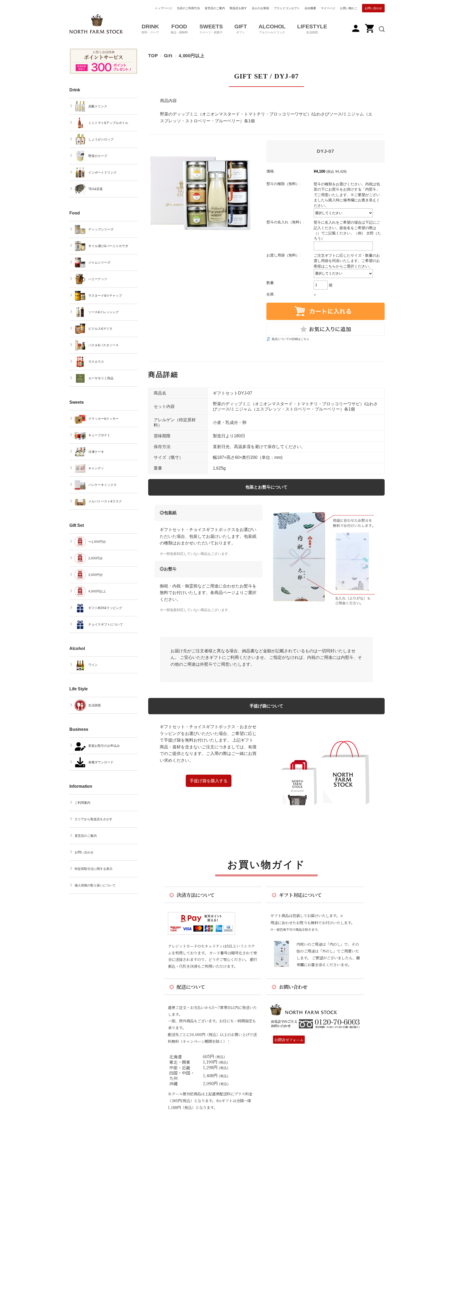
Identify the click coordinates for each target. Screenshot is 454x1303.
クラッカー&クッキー (103, 418)
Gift (168, 55)
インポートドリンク (102, 172)
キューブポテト (99, 435)
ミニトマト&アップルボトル (108, 122)
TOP (153, 55)
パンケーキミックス (102, 484)
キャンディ (96, 468)
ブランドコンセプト (287, 8)
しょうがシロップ (100, 139)
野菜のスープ (97, 155)
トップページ (163, 8)
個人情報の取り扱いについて (95, 885)
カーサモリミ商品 (100, 378)
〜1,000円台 (97, 541)
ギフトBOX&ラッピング (105, 608)
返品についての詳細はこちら (290, 338)
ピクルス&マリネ (100, 328)
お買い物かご (348, 8)
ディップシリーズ (100, 229)
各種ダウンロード (100, 762)
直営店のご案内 (215, 8)
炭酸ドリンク (97, 106)
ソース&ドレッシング (103, 312)
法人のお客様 (260, 8)
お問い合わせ (373, 8)
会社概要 (310, 8)
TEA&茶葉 (95, 189)
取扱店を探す (238, 8)
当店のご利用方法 (188, 8)
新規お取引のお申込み (104, 745)
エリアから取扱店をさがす (93, 819)
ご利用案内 (82, 802)
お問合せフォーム (288, 1039)
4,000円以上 (192, 55)
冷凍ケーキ (96, 451)
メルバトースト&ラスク (105, 501)
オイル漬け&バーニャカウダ (108, 246)
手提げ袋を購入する (209, 781)
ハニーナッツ (97, 279)
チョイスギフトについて (105, 624)
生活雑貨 (94, 705)
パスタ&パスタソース (103, 345)
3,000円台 (95, 574)
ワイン (93, 664)
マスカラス (96, 361)
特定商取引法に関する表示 (93, 868)
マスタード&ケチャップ (105, 295)
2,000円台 (95, 558)
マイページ (328, 8)
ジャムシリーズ (99, 262)
